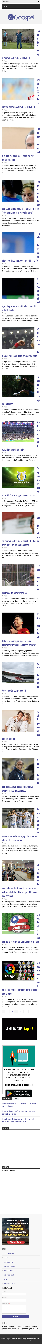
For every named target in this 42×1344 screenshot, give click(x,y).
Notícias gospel (29, 1340)
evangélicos (8, 1271)
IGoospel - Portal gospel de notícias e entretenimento (25, 1338)
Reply (5, 61)
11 (20, 1011)
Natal (6, 1258)
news (6, 1279)
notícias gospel (9, 1283)
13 (30, 1011)
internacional (9, 1275)
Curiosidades (9, 1253)
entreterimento (9, 1266)
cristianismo (8, 1262)
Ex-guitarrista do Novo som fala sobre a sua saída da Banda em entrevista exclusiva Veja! (19, 1120)
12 (25, 1011)
